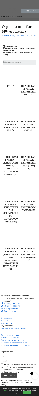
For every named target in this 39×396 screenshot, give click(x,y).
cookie (5, 390)
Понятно (27, 393)
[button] (30, 11)
